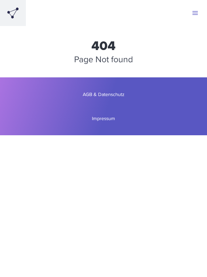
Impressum (103, 118)
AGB (87, 94)
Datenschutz (111, 94)
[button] (195, 13)
